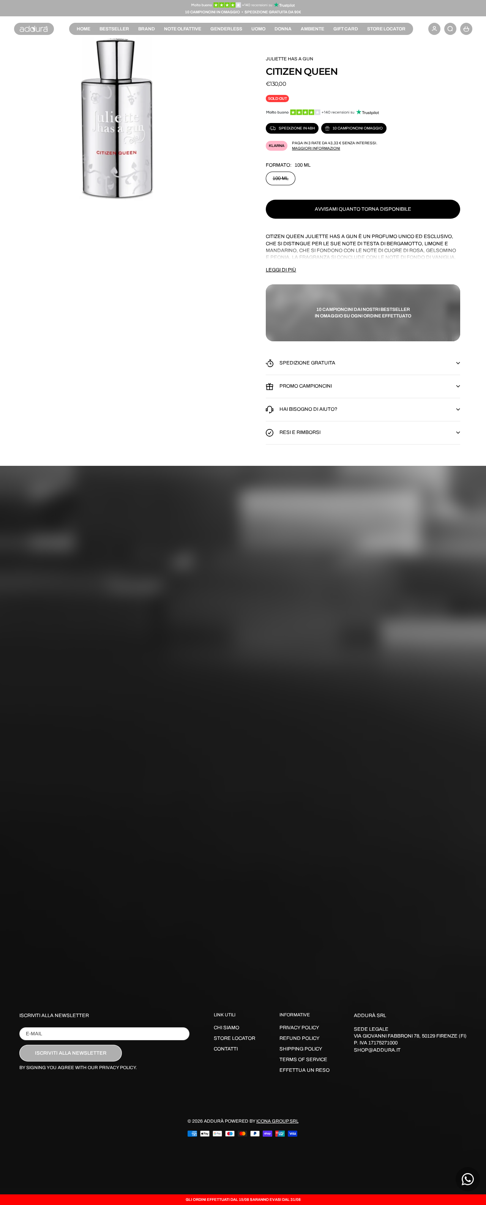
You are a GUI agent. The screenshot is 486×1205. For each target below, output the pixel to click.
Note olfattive (182, 29)
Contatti (226, 1049)
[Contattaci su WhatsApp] (468, 1179)
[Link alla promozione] (243, 5)
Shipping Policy (300, 1049)
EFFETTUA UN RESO (304, 1070)
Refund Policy (299, 1038)
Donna (283, 29)
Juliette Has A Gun (331, 236)
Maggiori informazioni (316, 148)
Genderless (226, 29)
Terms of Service (303, 1059)
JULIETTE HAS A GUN (289, 59)
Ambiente (312, 29)
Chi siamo (226, 1027)
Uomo (258, 29)
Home (83, 29)
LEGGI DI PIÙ (281, 270)
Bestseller (114, 29)
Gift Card (345, 29)
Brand (146, 29)
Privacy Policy (299, 1027)
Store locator (386, 29)
